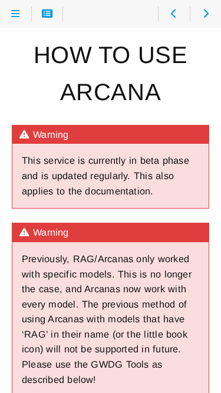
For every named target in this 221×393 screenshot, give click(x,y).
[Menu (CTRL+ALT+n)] (15, 14)
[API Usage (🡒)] (205, 14)
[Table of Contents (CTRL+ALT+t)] (47, 14)
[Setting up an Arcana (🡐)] (173, 14)
